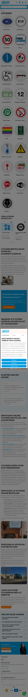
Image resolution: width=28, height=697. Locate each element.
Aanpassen (14, 363)
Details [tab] (14, 335)
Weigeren (14, 360)
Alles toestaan (14, 366)
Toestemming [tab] (5, 335)
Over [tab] (23, 335)
